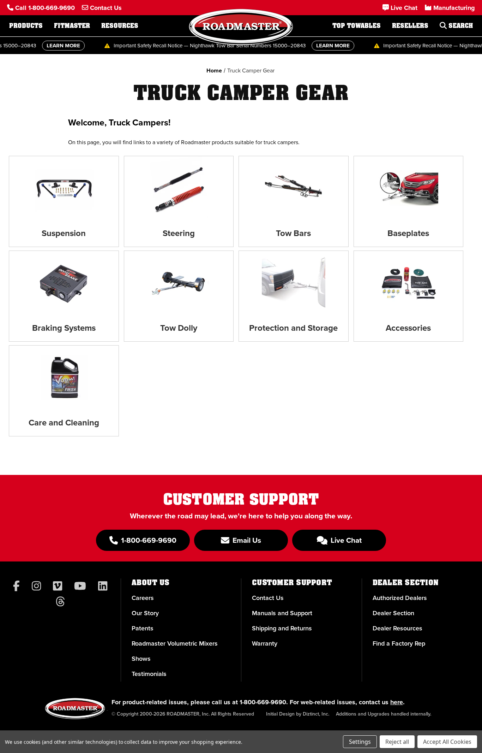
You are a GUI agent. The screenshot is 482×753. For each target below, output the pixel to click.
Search (460, 26)
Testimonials (149, 673)
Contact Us (268, 597)
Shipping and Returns (282, 628)
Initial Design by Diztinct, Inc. (297, 714)
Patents (142, 628)
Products (26, 26)
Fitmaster (72, 26)
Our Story (145, 613)
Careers (143, 597)
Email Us (246, 540)
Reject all (397, 742)
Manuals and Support (282, 613)
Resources (119, 26)
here (396, 702)
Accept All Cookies (447, 742)
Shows (141, 658)
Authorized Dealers (400, 597)
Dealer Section (393, 613)
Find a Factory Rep (399, 643)
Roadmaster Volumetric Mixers (175, 643)
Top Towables (356, 26)
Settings (360, 742)
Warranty (264, 643)
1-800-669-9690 (263, 702)
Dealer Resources (397, 628)
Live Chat (345, 540)
